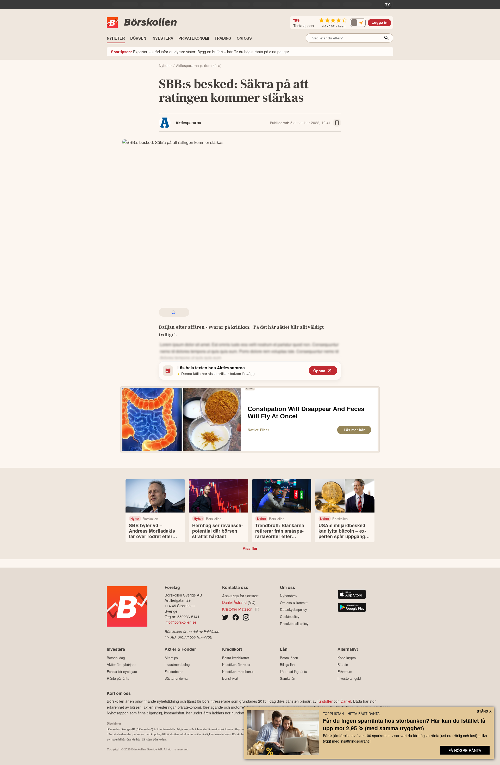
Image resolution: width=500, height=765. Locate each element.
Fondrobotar (174, 671)
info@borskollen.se (180, 622)
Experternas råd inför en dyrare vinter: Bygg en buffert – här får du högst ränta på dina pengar (200, 51)
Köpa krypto (347, 657)
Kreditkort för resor (236, 664)
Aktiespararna (188, 122)
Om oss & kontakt (294, 602)
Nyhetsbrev (288, 595)
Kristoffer (325, 701)
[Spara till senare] (337, 123)
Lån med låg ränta (293, 671)
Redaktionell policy (294, 623)
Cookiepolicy (289, 616)
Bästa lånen (289, 657)
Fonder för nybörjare (122, 671)
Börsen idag (116, 657)
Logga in (380, 23)
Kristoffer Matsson (237, 609)
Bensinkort (230, 678)
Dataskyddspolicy (293, 609)
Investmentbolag (177, 664)
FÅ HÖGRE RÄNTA (464, 750)
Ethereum (345, 671)
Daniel (346, 701)
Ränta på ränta (118, 678)
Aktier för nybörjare (121, 664)
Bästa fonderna (176, 678)
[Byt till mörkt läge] (358, 23)
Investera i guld (349, 678)
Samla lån (287, 678)
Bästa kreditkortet (235, 657)
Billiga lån (287, 664)
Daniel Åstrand (234, 602)
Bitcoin (343, 664)
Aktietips (171, 657)
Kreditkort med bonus (238, 671)
